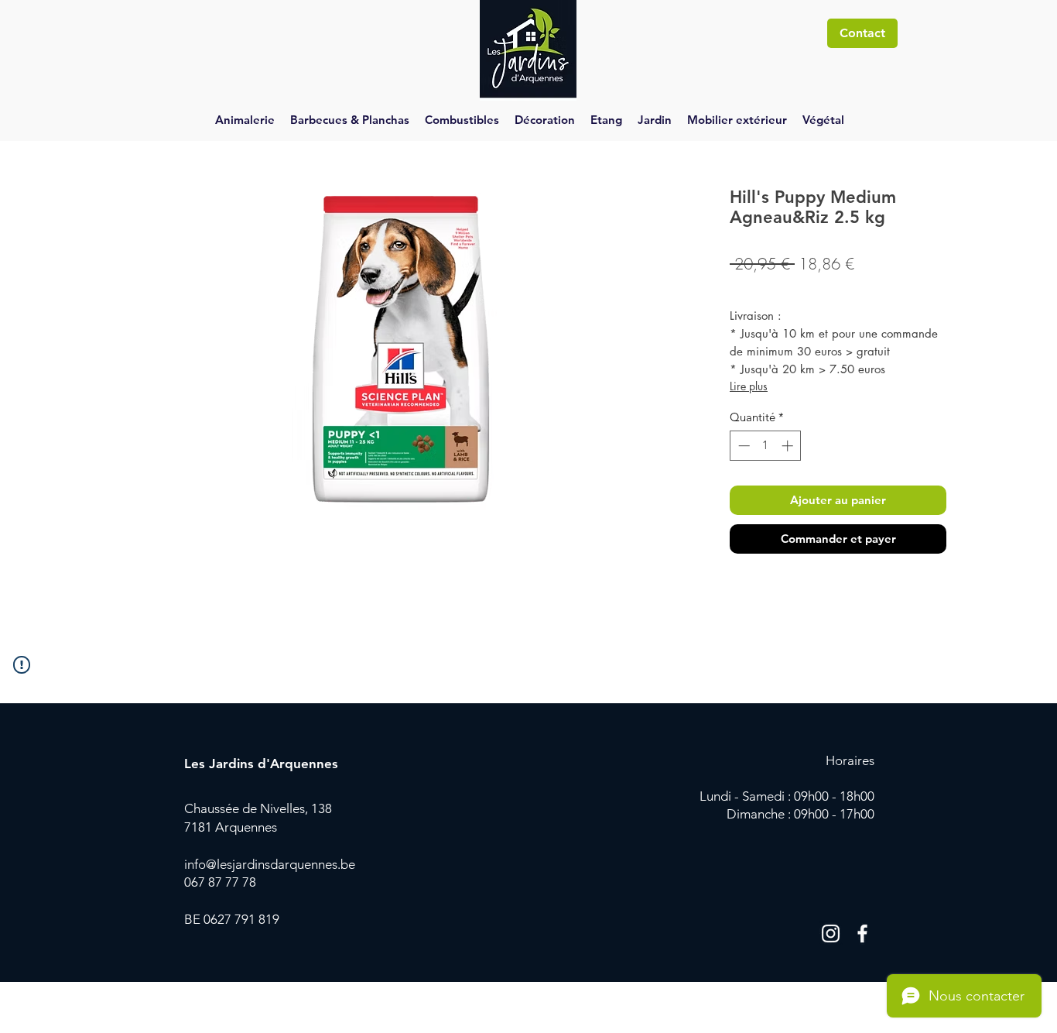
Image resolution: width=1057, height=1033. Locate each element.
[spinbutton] (765, 445)
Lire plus (749, 386)
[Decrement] (742, 445)
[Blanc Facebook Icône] (862, 933)
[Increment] (788, 445)
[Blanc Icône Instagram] (831, 933)
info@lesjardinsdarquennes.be (269, 864)
